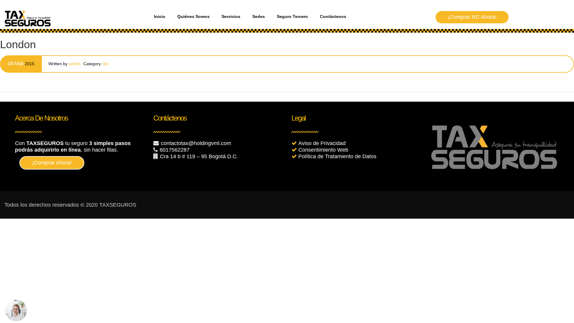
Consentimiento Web (323, 150)
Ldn (106, 63)
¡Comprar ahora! (52, 163)
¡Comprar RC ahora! (472, 17)
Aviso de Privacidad (322, 143)
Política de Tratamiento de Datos (337, 156)
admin (74, 63)
